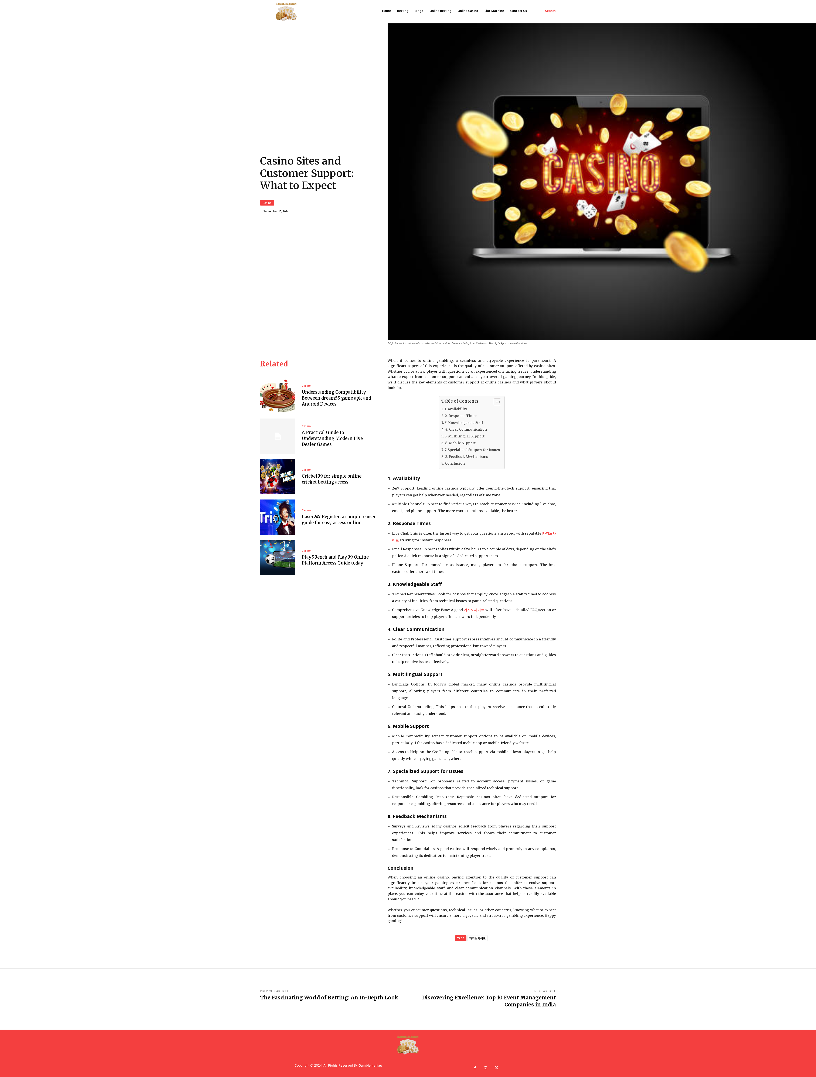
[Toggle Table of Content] (495, 402)
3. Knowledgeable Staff (464, 422)
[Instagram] (486, 1068)
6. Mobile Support (460, 443)
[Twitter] (496, 1068)
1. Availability (456, 409)
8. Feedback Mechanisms (466, 456)
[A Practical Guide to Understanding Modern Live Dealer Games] (277, 436)
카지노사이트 (477, 938)
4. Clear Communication (466, 429)
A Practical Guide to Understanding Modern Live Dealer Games (332, 438)
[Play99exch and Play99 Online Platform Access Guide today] (277, 557)
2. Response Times (461, 416)
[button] (550, 10)
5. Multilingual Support (464, 436)
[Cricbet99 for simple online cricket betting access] (277, 476)
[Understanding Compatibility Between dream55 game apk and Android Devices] (277, 395)
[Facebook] (475, 1068)
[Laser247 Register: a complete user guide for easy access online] (277, 517)
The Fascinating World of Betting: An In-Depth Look (329, 997)
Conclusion (455, 463)
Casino (267, 203)
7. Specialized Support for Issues (472, 450)
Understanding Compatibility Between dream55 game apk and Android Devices (336, 398)
